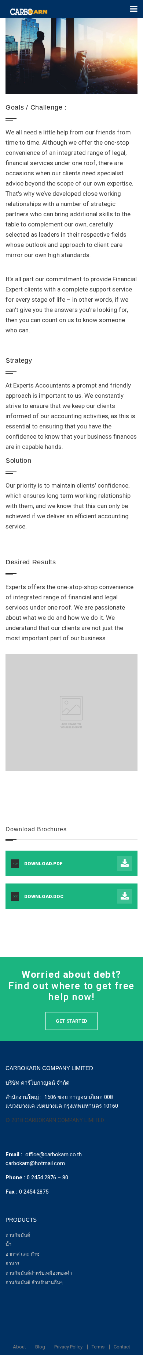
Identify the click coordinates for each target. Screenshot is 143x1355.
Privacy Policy (68, 1347)
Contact (122, 1347)
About (19, 1347)
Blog (40, 1347)
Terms (98, 1347)
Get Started (72, 1021)
